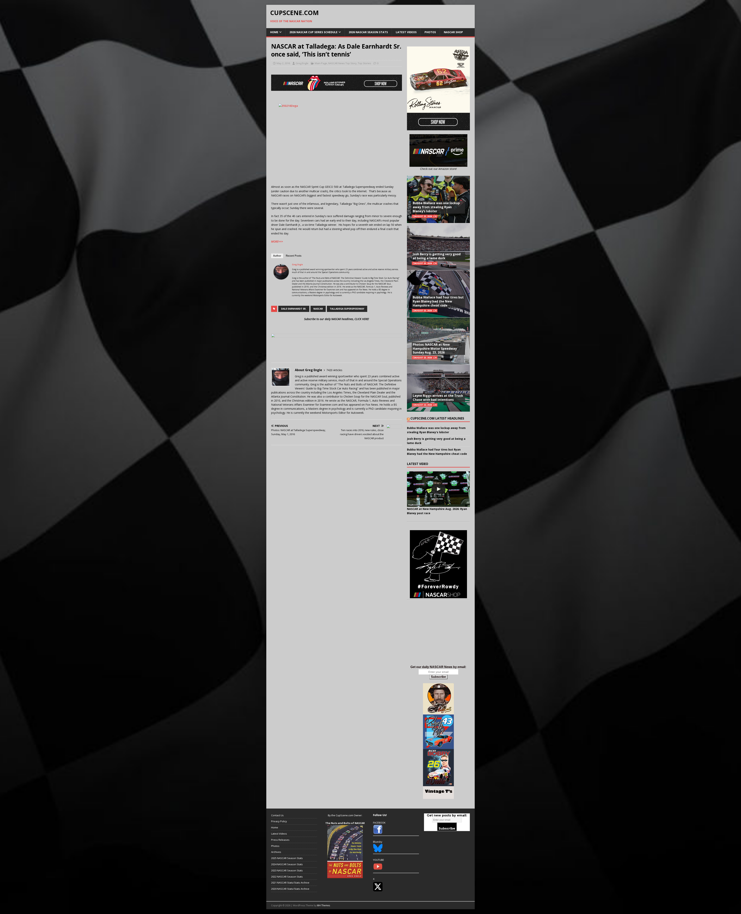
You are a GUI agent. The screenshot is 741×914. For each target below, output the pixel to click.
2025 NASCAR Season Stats (287, 858)
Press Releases (280, 840)
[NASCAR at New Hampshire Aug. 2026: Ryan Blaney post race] (438, 489)
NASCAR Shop (453, 32)
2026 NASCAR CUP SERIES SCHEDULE (313, 32)
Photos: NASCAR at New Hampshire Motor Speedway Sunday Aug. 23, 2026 (435, 348)
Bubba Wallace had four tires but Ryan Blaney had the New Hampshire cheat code (438, 301)
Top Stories (364, 63)
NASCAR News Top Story (342, 63)
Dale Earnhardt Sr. (293, 308)
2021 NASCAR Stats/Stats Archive (290, 882)
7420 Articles (334, 370)
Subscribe (438, 676)
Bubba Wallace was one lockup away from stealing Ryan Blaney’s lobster (436, 207)
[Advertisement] (438, 636)
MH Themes (323, 905)
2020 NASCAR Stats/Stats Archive (290, 888)
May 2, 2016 (283, 63)
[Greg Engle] (281, 277)
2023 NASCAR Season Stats (287, 870)
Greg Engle (302, 63)
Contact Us (277, 815)
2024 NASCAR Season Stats (287, 864)
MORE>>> (277, 241)
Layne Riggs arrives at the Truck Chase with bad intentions (438, 397)
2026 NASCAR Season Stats (368, 32)
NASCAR (318, 308)
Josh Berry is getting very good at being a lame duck (437, 256)
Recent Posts (293, 255)
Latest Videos (406, 32)
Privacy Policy (279, 821)
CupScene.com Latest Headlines (437, 418)
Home (274, 32)
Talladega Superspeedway (347, 308)
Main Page (321, 63)
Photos (430, 32)
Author (277, 255)
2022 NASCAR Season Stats (287, 876)
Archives (276, 852)
